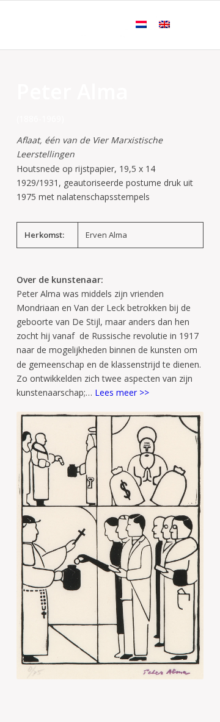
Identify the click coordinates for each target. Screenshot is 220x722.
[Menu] (187, 25)
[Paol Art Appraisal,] (91, 25)
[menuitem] (187, 25)
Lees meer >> (122, 392)
